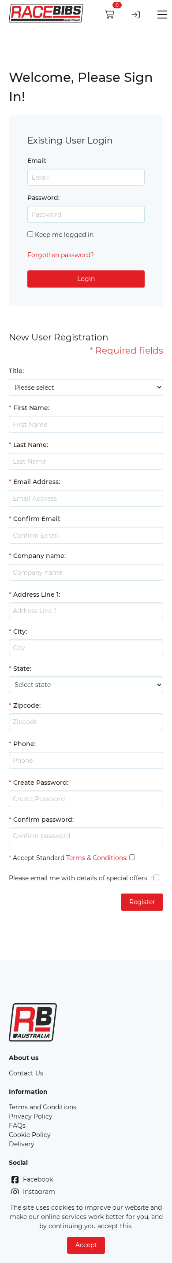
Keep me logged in (64, 235)
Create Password (40, 783)
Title (15, 371)
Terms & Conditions (96, 858)
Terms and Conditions (42, 1107)
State (21, 668)
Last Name (30, 445)
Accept (86, 1245)
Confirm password (42, 820)
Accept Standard (38, 858)
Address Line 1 (36, 594)
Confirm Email (36, 519)
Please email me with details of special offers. (79, 878)
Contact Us (26, 1073)
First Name (30, 408)
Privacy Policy (30, 1116)
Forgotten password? (60, 255)
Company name (38, 556)
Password (42, 198)
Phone (23, 744)
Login (86, 279)
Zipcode (26, 705)
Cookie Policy (30, 1135)
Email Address (36, 482)
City (19, 631)
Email (36, 161)
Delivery (21, 1144)
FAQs (17, 1126)
